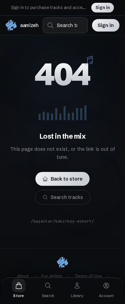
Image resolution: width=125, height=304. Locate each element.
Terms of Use (88, 276)
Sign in (102, 7)
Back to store (67, 179)
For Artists (51, 276)
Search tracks (67, 197)
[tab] (18, 289)
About (23, 276)
